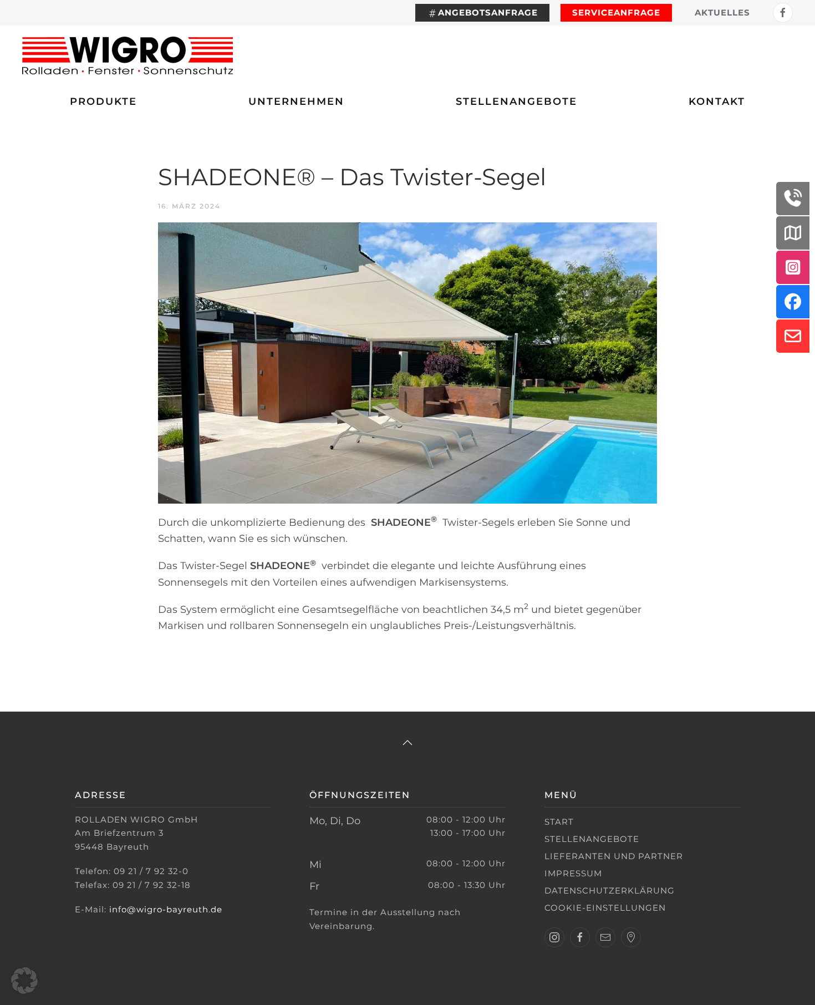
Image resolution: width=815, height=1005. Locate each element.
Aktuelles (722, 12)
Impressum (573, 873)
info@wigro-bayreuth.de (165, 909)
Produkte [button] (103, 101)
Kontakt (717, 101)
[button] (407, 742)
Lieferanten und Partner (613, 856)
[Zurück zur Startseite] (127, 55)
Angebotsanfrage (488, 12)
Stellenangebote (516, 101)
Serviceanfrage (616, 12)
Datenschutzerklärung (609, 890)
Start (559, 821)
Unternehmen (296, 101)
